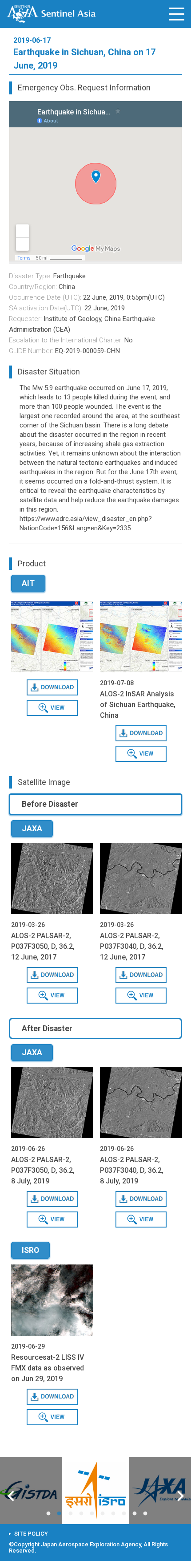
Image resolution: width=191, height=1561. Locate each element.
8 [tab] (125, 1513)
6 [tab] (104, 1513)
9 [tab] (136, 1513)
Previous (11, 1497)
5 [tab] (93, 1513)
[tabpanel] (95, 1490)
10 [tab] (147, 1513)
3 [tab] (72, 1513)
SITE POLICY (31, 1533)
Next (180, 1497)
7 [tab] (115, 1513)
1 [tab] (50, 1513)
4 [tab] (83, 1513)
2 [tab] (60, 1513)
